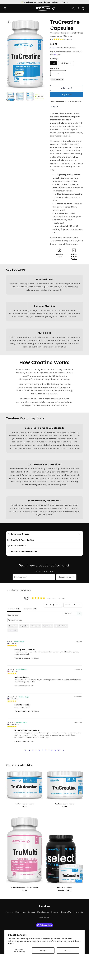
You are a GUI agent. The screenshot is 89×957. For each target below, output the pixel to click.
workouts (47, 626)
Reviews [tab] (11, 609)
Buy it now (67, 94)
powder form (61, 626)
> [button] (63, 750)
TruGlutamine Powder (24, 804)
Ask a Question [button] (54, 605)
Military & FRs (65, 912)
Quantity (54, 68)
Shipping (53, 47)
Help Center (44, 917)
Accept (43, 950)
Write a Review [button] (73, 605)
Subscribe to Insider (66, 577)
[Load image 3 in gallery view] (30, 96)
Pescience (36, 626)
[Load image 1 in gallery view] (10, 96)
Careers (54, 912)
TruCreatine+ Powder (64, 804)
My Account (21, 912)
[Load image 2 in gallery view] (20, 96)
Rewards (31, 912)
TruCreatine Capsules (22, 658)
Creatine (12, 626)
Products (9, 912)
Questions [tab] (28, 609)
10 (59, 750)
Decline (67, 950)
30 (54, 63)
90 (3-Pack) (66, 63)
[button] (4, 8)
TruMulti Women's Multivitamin (24, 888)
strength (12, 630)
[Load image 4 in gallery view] (39, 96)
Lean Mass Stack (64, 888)
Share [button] (55, 106)
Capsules (24, 626)
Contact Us (78, 912)
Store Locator (43, 912)
